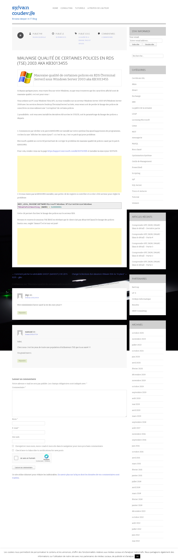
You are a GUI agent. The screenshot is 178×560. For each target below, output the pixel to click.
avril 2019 (136, 410)
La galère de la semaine (142, 108)
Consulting (66, 8)
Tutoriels (80, 8)
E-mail (15, 428)
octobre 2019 (138, 386)
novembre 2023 (139, 339)
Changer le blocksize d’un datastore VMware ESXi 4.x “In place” (99, 274)
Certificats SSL (138, 78)
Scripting (136, 173)
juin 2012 (136, 535)
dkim (134, 84)
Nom (15, 419)
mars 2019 (136, 416)
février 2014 (137, 499)
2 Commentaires (107, 37)
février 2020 (137, 369)
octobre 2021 (138, 351)
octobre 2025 (138, 333)
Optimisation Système (142, 155)
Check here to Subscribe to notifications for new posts (39, 450)
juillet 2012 (136, 529)
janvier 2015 (137, 475)
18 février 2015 (61, 37)
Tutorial (135, 197)
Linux (134, 126)
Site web (15, 437)
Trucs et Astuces (139, 191)
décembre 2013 (138, 511)
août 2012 (136, 523)
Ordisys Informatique (141, 299)
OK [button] (137, 556)
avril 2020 (136, 363)
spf (133, 179)
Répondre (22, 313)
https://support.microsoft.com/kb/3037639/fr (67, 151)
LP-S (134, 293)
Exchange (136, 96)
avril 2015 (136, 458)
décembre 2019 (139, 375)
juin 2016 (136, 446)
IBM (134, 102)
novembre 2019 (139, 380)
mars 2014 (136, 493)
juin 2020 (136, 357)
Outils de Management (142, 161)
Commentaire (19, 387)
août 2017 (136, 428)
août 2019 (136, 398)
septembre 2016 (139, 440)
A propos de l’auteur (98, 8)
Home (55, 8)
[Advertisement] (69, 174)
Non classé (137, 149)
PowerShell (137, 167)
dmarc (135, 90)
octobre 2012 (138, 517)
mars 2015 (136, 464)
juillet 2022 (137, 345)
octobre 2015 (137, 452)
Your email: (134, 37)
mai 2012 (136, 541)
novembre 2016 (139, 434)
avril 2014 (136, 487)
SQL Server (137, 185)
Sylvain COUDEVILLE (39, 37)
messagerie (137, 138)
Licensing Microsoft (141, 120)
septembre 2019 (139, 392)
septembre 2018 (139, 422)
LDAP (134, 114)
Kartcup (135, 287)
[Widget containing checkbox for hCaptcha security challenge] (31, 458)
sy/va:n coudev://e (23, 11)
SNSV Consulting (139, 311)
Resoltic (135, 305)
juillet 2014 (136, 481)
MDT (134, 132)
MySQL (135, 144)
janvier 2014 (137, 505)
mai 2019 (136, 404)
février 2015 (137, 470)
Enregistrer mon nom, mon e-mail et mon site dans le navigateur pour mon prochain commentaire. (59, 446)
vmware (135, 203)
